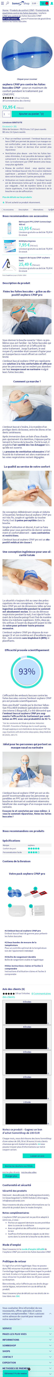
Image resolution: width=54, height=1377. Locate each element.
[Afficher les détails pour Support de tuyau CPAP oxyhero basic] (9, 270)
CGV (18, 1296)
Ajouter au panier (29, 113)
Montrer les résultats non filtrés (19, 1166)
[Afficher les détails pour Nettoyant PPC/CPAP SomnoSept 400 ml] (9, 234)
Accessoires (8, 209)
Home (5, 10)
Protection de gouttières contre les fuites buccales (25, 11)
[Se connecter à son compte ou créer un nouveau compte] (51, 3)
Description (23, 209)
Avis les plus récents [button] (11, 1172)
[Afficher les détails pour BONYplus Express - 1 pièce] (9, 252)
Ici (39, 1144)
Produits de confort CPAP (22, 10)
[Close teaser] (29, 1369)
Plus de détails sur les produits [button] (17, 197)
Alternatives (38, 209)
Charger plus (11, 1176)
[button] (2, 3)
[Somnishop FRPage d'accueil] (21, 3)
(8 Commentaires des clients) (16, 100)
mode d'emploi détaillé (33, 1249)
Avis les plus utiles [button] (29, 1172)
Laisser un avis (37, 1155)
